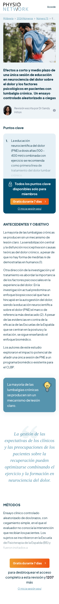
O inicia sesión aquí (29, 208)
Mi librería (8, 18)
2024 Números (25, 18)
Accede (51, 6)
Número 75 (42, 18)
